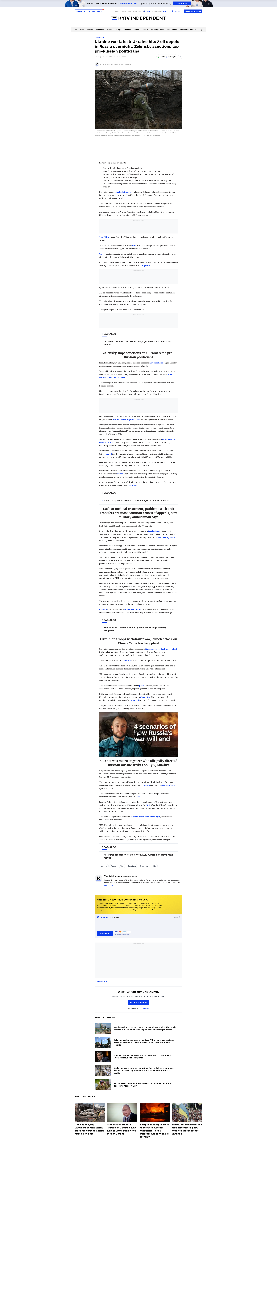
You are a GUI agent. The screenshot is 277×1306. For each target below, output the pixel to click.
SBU (154, 866)
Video (136, 29)
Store (148, 11)
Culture (145, 29)
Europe (118, 29)
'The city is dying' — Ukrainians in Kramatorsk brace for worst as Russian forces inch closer (89, 1129)
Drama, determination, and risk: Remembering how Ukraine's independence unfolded (187, 1129)
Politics (90, 29)
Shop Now (182, 3)
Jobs (129, 11)
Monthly (104, 917)
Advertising (137, 11)
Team (123, 11)
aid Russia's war (168, 785)
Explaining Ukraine (188, 29)
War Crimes (172, 29)
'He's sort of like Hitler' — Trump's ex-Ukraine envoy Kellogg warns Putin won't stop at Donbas (121, 1129)
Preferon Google (168, 57)
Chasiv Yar (144, 866)
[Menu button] (76, 29)
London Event (157, 11)
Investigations (157, 29)
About (117, 11)
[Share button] (180, 57)
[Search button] (200, 29)
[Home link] (138, 18)
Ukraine (104, 866)
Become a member (138, 1002)
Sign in (146, 1008)
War (82, 29)
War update (101, 37)
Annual (117, 917)
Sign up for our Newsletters (89, 11)
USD (176, 917)
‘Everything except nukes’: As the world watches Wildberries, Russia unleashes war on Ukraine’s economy (155, 1131)
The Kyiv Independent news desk (117, 64)
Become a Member (193, 11)
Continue (104, 933)
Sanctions (132, 866)
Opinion (127, 29)
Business (100, 29)
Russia (109, 29)
